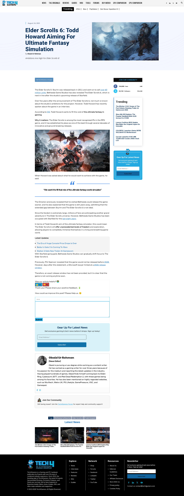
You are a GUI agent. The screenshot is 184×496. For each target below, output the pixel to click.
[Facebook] (166, 3)
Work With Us (115, 482)
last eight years (69, 218)
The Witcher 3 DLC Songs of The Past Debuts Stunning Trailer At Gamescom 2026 (128, 108)
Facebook (93, 472)
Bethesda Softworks (62, 418)
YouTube (93, 482)
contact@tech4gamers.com (145, 486)
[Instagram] (40, 390)
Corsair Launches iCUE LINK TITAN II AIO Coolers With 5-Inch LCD (127, 138)
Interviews (74, 469)
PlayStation (93, 9)
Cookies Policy (115, 489)
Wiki (81, 2)
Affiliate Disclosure (116, 478)
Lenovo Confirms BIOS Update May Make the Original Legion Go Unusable (97, 446)
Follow (139, 91)
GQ (48, 112)
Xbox (84, 9)
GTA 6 (78, 9)
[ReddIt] (87, 80)
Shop (92, 466)
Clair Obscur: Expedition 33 (109, 9)
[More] (92, 80)
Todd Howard (90, 418)
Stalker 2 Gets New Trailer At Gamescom (55, 251)
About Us (113, 466)
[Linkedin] (169, 3)
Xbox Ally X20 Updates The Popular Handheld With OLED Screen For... (71, 445)
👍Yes (38, 284)
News (44, 2)
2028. (106, 262)
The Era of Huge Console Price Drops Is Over (57, 243)
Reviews (66, 2)
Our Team (113, 475)
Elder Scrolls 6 (77, 418)
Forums (96, 2)
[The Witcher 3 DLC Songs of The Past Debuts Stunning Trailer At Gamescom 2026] (46, 435)
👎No (45, 284)
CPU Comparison (135, 2)
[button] (181, 3)
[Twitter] (173, 3)
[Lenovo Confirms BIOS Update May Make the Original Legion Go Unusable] (98, 435)
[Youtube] (176, 3)
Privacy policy (114, 485)
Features (74, 472)
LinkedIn (93, 476)
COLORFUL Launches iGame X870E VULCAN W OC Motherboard (128, 131)
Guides (74, 2)
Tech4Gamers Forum (65, 404)
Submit (39, 319)
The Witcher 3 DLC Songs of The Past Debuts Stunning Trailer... (45, 445)
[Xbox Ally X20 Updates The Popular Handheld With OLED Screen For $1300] (72, 435)
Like (141, 86)
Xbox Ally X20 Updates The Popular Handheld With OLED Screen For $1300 (126, 116)
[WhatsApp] (83, 80)
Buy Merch (106, 2)
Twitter (93, 479)
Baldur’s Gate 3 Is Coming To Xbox (52, 247)
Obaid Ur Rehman (34, 54)
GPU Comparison (119, 2)
